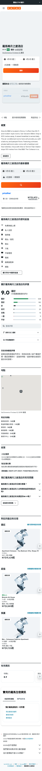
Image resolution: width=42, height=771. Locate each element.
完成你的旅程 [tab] (9, 699)
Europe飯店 (23, 764)
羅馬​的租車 (9, 715)
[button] (39, 2)
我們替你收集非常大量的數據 (14, 749)
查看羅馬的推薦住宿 (34, 613)
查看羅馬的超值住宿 (34, 569)
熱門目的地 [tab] (21, 699)
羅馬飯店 (9, 718)
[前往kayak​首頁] (14, 8)
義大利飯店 (32, 764)
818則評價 (19, 50)
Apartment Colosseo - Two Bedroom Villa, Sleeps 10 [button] (20, 551)
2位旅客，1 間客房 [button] (11, 65)
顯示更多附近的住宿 (34, 525)
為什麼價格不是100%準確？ (13, 753)
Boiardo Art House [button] (8, 597)
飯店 (16, 764)
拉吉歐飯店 (10, 766)
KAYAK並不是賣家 (10, 745)
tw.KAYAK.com (8, 764)
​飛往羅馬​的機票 (11, 712)
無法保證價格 (29, 739)
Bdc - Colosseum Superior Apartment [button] (15, 639)
